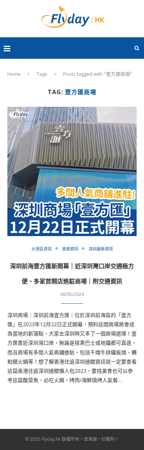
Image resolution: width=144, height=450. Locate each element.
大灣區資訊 (41, 248)
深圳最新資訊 (101, 248)
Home (14, 74)
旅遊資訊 (70, 248)
